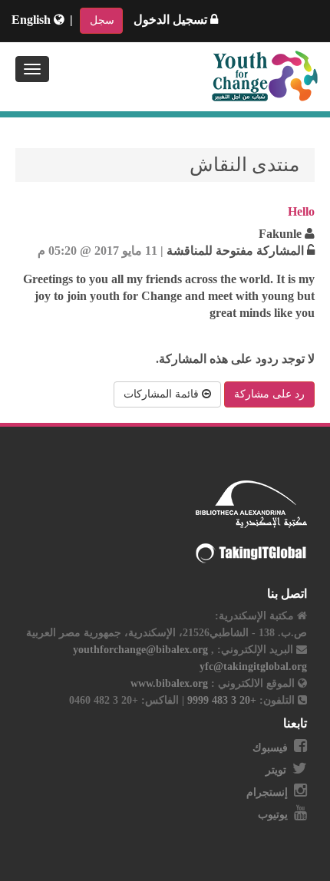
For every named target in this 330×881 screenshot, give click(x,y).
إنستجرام (267, 792)
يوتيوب (273, 814)
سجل (102, 20)
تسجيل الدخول (172, 19)
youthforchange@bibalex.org (140, 649)
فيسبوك (270, 748)
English (33, 19)
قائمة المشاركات (163, 394)
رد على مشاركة (269, 394)
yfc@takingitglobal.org (253, 666)
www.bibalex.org (169, 683)
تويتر (276, 770)
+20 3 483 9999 (220, 700)
